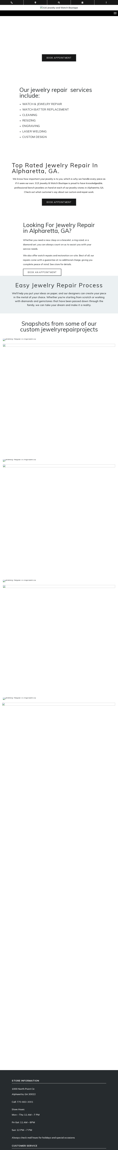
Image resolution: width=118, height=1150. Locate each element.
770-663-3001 (25, 1101)
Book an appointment (42, 272)
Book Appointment (59, 57)
